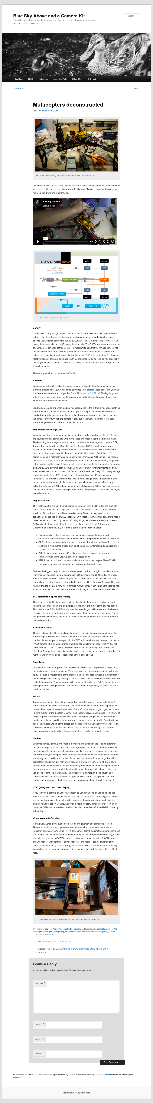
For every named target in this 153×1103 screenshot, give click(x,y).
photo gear (48, 931)
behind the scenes (105, 928)
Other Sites (77, 78)
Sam (113, 931)
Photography (43, 78)
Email (39, 1039)
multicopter (38, 931)
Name (39, 1024)
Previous (18, 88)
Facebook (17, 1077)
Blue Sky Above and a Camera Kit (49, 15)
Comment (40, 983)
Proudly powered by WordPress (76, 1092)
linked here (56, 185)
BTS (115, 928)
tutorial (94, 931)
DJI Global (94, 393)
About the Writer (60, 78)
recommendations (73, 931)
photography (58, 931)
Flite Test (72, 373)
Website (38, 1053)
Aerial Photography (61, 928)
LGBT (30, 78)
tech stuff (86, 931)
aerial (93, 928)
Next (137, 88)
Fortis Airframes (78, 393)
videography (102, 931)
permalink (49, 934)
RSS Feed (91, 78)
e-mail (106, 1074)
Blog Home (18, 78)
